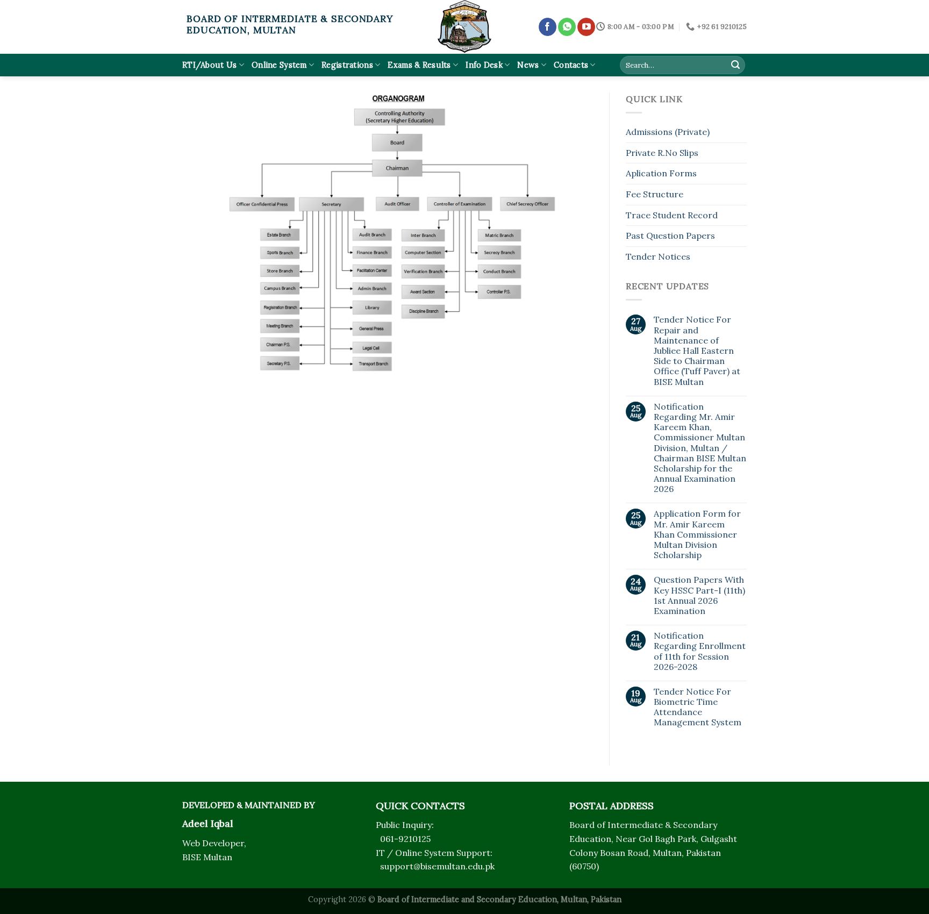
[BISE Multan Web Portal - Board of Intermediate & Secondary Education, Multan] (464, 27)
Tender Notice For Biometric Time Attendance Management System (697, 707)
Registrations (347, 65)
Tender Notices (658, 256)
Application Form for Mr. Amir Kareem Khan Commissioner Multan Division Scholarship (697, 534)
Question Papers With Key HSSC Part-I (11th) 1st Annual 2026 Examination (699, 595)
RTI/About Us (209, 65)
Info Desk (484, 65)
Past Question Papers (670, 235)
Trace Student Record (672, 215)
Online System (279, 65)
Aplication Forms (661, 173)
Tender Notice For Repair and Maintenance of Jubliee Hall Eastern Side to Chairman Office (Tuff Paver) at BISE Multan (697, 351)
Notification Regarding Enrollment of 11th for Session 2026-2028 (700, 651)
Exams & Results (419, 65)
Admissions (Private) (668, 131)
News (528, 65)
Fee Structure (654, 194)
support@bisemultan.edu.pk (437, 866)
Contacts (571, 65)
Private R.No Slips (662, 152)
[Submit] (735, 65)
